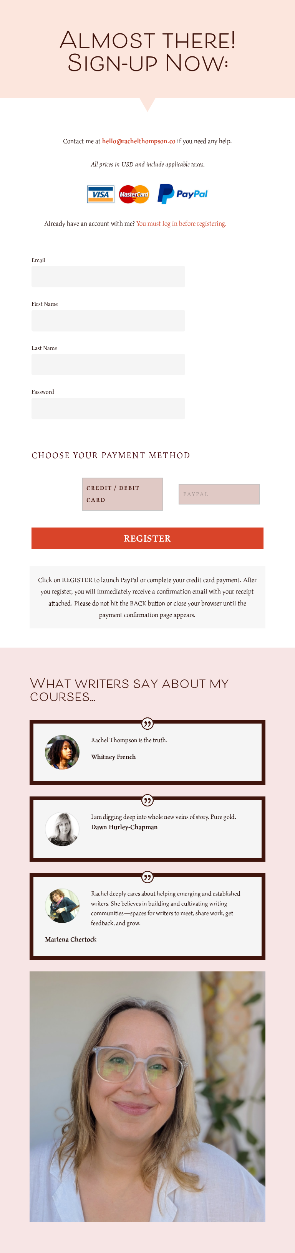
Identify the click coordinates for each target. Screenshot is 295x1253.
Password (42, 391)
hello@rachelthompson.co (139, 140)
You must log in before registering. (181, 223)
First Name (44, 304)
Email (38, 260)
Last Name (44, 348)
